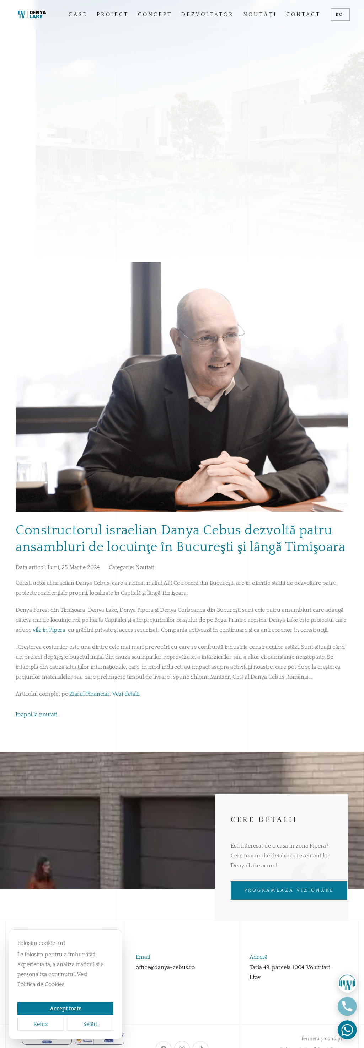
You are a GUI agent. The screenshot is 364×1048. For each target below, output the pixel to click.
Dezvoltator (207, 14)
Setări (90, 1024)
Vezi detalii (126, 694)
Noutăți (260, 14)
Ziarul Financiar (89, 694)
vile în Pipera (49, 630)
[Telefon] (347, 1006)
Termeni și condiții (321, 1039)
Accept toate (65, 1008)
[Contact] (347, 983)
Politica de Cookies (40, 984)
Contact (303, 14)
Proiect (113, 14)
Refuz (40, 1024)
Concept (155, 14)
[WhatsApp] (347, 1029)
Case (78, 14)
